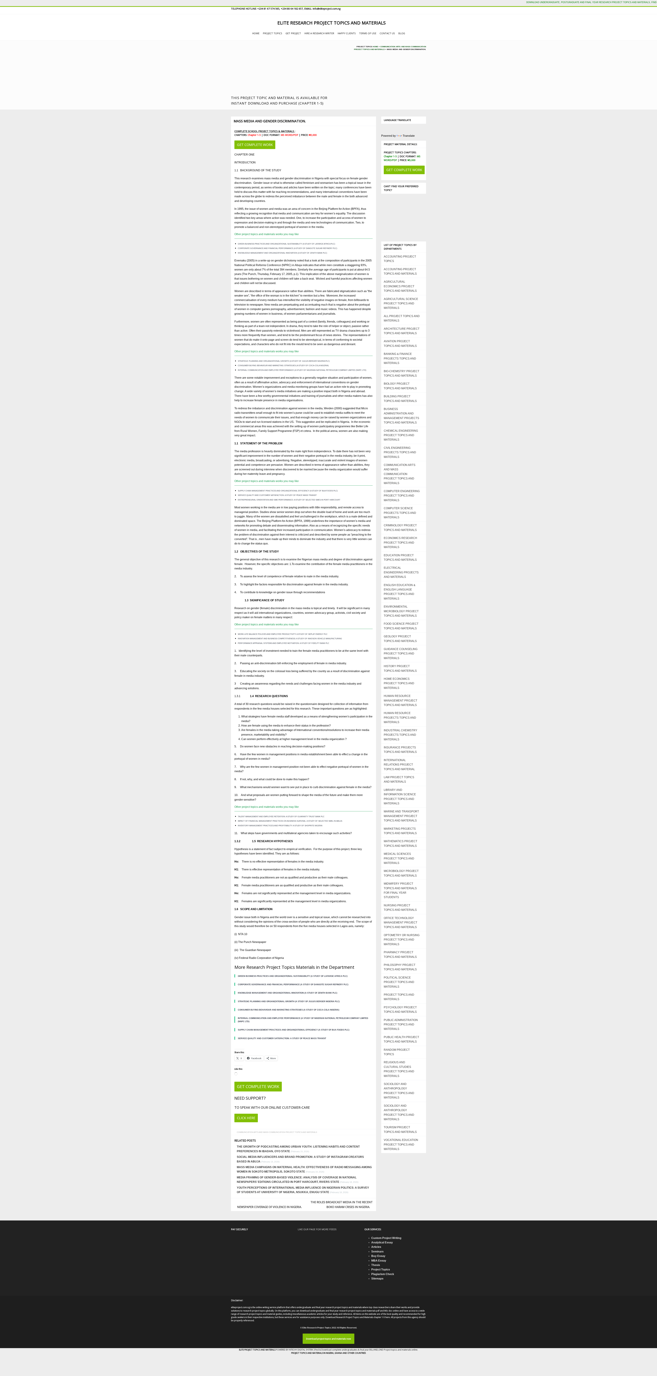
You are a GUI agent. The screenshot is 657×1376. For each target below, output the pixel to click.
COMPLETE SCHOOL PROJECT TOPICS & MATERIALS (264, 131)
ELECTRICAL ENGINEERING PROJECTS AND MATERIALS (401, 572)
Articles (376, 1246)
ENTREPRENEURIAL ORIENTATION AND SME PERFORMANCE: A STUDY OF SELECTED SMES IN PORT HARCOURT (289, 500)
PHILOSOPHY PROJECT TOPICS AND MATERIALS (400, 967)
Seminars (377, 1251)
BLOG (401, 33)
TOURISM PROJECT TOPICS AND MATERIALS (400, 1129)
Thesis (375, 1265)
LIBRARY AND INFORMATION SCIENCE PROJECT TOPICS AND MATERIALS (400, 796)
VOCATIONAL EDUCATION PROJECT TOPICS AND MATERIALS (401, 1144)
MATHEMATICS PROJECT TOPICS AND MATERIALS (400, 843)
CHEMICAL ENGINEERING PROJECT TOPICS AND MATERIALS (401, 435)
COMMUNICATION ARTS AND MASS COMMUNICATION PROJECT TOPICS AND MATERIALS (277, 1132)
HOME (255, 33)
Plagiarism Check (382, 1274)
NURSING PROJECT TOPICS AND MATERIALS (400, 907)
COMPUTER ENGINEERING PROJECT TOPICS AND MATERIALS (402, 496)
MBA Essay (378, 1260)
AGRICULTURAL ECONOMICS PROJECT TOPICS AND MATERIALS (400, 286)
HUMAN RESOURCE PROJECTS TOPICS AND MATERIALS (400, 718)
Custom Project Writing (386, 1238)
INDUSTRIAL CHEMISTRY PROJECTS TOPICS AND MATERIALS (400, 735)
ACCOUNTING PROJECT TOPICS (400, 258)
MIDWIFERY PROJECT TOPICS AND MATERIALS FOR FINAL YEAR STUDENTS (400, 890)
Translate (409, 135)
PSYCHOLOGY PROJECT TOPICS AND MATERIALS (400, 1009)
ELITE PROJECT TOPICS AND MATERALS (257, 1349)
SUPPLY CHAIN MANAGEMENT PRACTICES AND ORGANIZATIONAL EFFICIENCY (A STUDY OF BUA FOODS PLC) (288, 491)
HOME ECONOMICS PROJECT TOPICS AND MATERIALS (399, 683)
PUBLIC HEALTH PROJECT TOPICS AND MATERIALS (401, 1039)
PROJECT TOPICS (272, 33)
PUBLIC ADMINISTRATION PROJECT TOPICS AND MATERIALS (401, 1025)
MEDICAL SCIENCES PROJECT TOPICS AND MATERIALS (399, 858)
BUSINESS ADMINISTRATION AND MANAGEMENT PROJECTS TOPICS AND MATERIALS (401, 416)
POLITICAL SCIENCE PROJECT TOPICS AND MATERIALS (399, 982)
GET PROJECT (293, 33)
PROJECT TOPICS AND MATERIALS (399, 997)
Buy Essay (378, 1256)
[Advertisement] (287, 69)
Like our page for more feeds (317, 1229)
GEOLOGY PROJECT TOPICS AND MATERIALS (400, 638)
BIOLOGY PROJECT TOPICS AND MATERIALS (400, 386)
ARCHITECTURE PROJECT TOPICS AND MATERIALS (402, 331)
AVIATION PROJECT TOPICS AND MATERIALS (400, 343)
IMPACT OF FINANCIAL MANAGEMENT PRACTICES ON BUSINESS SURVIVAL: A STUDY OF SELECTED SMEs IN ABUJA (290, 821)
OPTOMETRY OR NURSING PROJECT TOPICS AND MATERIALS (402, 940)
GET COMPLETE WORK (255, 144)
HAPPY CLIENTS (347, 33)
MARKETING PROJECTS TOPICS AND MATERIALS (400, 831)
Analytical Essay (382, 1242)
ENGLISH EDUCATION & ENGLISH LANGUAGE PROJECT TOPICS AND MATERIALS (399, 592)
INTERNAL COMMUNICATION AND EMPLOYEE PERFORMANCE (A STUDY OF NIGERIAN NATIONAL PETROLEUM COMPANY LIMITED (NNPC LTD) (302, 370)
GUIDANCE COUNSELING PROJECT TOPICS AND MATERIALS (400, 654)
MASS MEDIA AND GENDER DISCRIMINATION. (270, 121)
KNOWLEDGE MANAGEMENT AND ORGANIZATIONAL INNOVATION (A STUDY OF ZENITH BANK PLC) (282, 253)
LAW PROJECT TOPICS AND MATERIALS (399, 779)
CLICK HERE (246, 1118)
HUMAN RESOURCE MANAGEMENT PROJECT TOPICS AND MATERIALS (400, 700)
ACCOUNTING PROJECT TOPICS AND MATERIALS (400, 271)
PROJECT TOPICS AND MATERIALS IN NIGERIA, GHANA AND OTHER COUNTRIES (328, 1353)
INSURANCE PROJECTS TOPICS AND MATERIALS (400, 749)
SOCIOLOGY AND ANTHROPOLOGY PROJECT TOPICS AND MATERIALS (399, 1091)
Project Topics (380, 1269)
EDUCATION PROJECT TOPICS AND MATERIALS (400, 557)
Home (375, 47)
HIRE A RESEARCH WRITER (319, 33)
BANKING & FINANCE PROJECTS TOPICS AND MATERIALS (400, 358)
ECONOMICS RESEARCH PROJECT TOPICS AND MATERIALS (400, 543)
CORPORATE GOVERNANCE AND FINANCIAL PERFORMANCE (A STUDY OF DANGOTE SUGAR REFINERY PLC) (287, 248)
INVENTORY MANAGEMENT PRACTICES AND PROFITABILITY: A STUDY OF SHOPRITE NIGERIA (280, 826)
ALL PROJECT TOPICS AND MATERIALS (402, 318)
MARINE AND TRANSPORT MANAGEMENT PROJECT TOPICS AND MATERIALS (401, 816)
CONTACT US (387, 33)
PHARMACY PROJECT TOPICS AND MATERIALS (400, 954)
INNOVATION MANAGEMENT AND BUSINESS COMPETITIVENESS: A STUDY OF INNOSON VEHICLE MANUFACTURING (290, 639)
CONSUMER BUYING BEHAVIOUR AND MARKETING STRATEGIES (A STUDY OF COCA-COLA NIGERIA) (283, 365)
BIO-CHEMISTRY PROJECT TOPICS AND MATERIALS (401, 373)
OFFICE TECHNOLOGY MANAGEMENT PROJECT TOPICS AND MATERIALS (400, 923)
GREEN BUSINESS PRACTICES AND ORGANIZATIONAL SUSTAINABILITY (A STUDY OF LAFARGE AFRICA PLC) (286, 244)
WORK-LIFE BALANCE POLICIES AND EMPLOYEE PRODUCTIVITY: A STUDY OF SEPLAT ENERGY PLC (282, 634)
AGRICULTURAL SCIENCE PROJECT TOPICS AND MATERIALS (401, 304)
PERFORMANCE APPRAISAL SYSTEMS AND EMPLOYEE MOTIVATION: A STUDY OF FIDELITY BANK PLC (283, 643)
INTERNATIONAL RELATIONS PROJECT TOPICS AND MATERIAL (399, 765)
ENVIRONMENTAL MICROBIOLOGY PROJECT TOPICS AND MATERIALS (401, 611)
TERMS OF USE (367, 33)
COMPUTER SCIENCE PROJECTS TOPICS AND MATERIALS (400, 513)
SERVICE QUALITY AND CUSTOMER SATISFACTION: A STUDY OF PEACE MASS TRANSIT (277, 495)
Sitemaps (377, 1278)
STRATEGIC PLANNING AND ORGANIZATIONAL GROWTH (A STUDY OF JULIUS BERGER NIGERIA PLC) (284, 361)
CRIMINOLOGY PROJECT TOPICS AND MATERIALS (400, 527)
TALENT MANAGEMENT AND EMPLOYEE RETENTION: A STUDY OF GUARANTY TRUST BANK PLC (281, 816)
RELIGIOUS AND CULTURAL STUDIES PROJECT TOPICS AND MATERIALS (399, 1069)
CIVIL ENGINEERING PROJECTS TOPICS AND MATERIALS (400, 452)
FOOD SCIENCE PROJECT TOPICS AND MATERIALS (401, 626)
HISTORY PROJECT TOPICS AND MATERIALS (400, 668)
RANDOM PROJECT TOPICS (397, 1052)
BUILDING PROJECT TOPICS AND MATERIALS (400, 398)
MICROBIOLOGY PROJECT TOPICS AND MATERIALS (401, 873)
